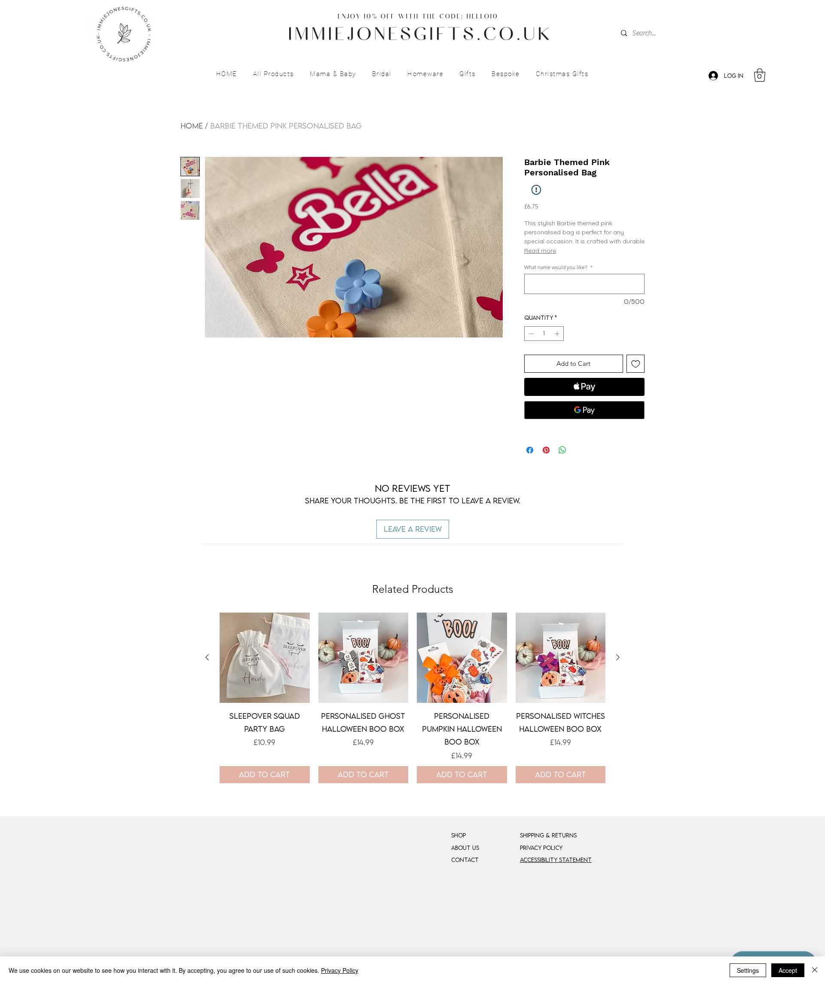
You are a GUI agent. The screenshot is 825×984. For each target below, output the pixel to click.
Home (191, 125)
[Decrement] (530, 333)
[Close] (815, 970)
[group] (412, 698)
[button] (273, 74)
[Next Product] (618, 657)
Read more (540, 250)
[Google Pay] (584, 410)
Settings (748, 970)
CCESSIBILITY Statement (557, 859)
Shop (458, 835)
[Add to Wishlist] (635, 364)
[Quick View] (265, 658)
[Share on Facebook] (530, 450)
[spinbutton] (544, 333)
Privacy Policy (339, 970)
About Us (465, 847)
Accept (788, 970)
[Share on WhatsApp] (562, 450)
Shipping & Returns (548, 835)
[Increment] (557, 333)
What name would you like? (558, 267)
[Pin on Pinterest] (546, 450)
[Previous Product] (207, 657)
